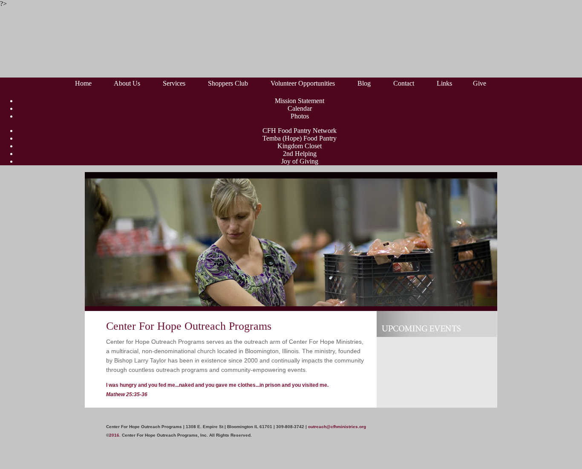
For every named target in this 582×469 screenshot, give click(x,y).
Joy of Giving (299, 161)
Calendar (300, 108)
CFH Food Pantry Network (299, 130)
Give (479, 83)
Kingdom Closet (299, 146)
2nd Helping (300, 153)
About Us (128, 83)
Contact (403, 83)
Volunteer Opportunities (304, 83)
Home (83, 83)
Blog (364, 83)
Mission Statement (299, 100)
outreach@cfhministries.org (337, 426)
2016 (114, 435)
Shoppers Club (229, 83)
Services (174, 83)
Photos (300, 116)
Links (444, 83)
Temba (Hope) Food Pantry (299, 138)
